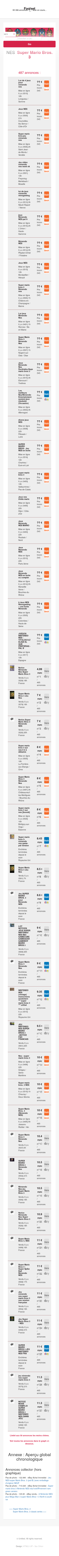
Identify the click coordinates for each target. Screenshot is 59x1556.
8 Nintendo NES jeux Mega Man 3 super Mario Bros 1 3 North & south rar (29, 1497)
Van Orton (38, 1546)
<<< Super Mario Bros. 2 (20, 1508)
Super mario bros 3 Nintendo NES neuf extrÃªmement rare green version (29, 1488)
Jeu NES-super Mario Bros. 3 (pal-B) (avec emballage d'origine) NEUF (28, 1480)
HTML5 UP (28, 1546)
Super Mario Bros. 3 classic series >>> (29, 1511)
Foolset (29, 8)
